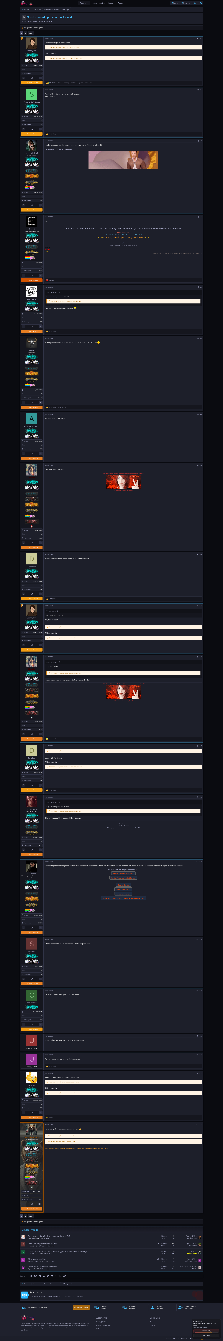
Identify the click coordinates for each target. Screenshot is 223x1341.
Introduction (48, 1254)
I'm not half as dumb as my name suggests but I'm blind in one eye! (58, 1251)
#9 (201, 554)
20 (41, 322)
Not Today (206, 1335)
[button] (88, 3)
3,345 (39, 1199)
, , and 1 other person (71, 83)
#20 (201, 1124)
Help (97, 1329)
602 (40, 538)
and (57, 407)
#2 (201, 90)
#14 (201, 861)
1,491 (40, 398)
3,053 (40, 923)
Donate (206, 1331)
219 (40, 200)
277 (40, 845)
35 (41, 1108)
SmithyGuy (27, 21)
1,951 (40, 270)
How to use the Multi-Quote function (123, 245)
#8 (201, 465)
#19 (201, 1073)
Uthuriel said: (51, 611)
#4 (201, 217)
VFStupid (31, 1254)
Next (31, 33)
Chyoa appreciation (37, 1259)
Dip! (29, 1269)
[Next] (40, 78)
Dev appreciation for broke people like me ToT (49, 1236)
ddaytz (194, 1268)
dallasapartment (33, 1261)
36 (41, 73)
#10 (201, 605)
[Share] (198, 38)
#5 (201, 287)
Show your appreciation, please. (42, 1243)
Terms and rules (171, 1338)
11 (52, 1246)
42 (41, 124)
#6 (201, 338)
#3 (201, 141)
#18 (201, 1055)
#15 (201, 939)
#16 (201, 991)
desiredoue (189, 1308)
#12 (201, 746)
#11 (201, 657)
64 (41, 449)
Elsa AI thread (123, 824)
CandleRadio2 (192, 1238)
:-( (28, 1246)
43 (41, 974)
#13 (201, 797)
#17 (201, 1036)
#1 (201, 38)
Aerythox (31, 1238)
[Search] (194, 3)
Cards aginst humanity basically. (42, 1266)
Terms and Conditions (103, 1325)
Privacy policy (100, 1322)
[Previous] (23, 78)
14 (41, 589)
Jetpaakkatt (193, 1245)
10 (41, 1020)
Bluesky (153, 1325)
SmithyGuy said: (52, 292)
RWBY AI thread (123, 826)
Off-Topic (47, 1238)
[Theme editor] (200, 3)
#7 (201, 414)
